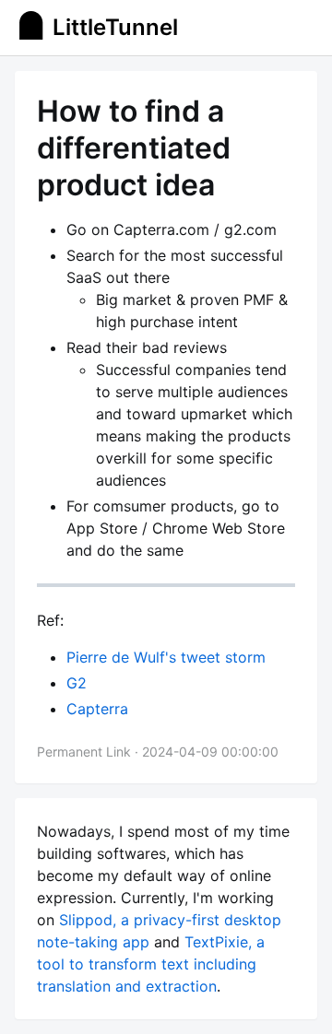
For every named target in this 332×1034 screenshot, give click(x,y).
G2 (76, 683)
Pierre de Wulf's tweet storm (166, 657)
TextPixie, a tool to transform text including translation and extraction (151, 964)
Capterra (97, 708)
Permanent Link (84, 751)
